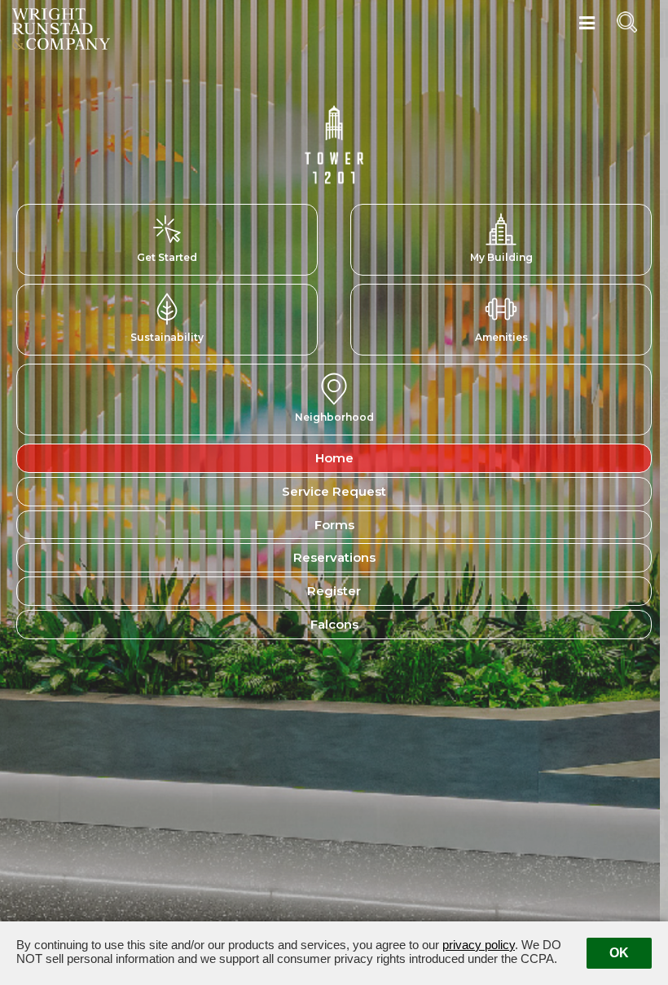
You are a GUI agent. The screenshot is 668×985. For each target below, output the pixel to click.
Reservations (334, 557)
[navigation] (587, 23)
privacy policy (478, 945)
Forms (334, 524)
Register (334, 591)
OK (619, 953)
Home (334, 458)
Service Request (334, 491)
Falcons (334, 624)
